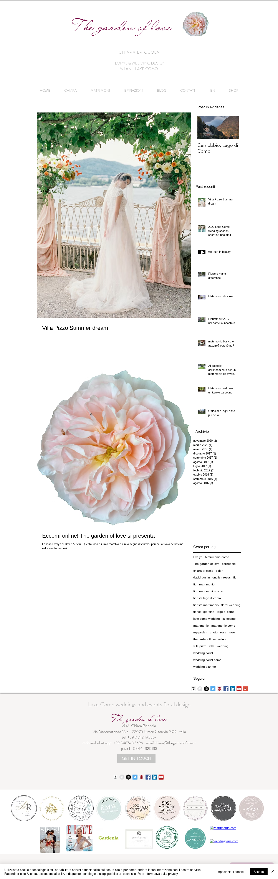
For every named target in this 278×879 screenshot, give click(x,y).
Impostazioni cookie (230, 871)
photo (214, 632)
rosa (223, 632)
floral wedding (230, 605)
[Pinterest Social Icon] (219, 688)
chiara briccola (203, 570)
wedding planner (204, 666)
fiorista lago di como (207, 598)
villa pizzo (200, 646)
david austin (201, 577)
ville (211, 646)
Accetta (259, 871)
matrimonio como (223, 625)
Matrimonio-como (217, 557)
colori (219, 570)
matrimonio (201, 625)
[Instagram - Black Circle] (206, 688)
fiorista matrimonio (206, 605)
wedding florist (203, 653)
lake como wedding (206, 618)
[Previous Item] (204, 127)
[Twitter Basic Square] (212, 688)
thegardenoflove (204, 639)
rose (232, 632)
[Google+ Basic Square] (245, 688)
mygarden (200, 632)
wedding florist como (207, 660)
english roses (221, 577)
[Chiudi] (272, 872)
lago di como (226, 611)
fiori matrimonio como (208, 591)
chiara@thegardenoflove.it (175, 743)
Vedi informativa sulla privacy (158, 873)
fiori (235, 577)
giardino (208, 611)
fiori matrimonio (204, 584)
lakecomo (229, 618)
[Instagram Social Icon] (193, 688)
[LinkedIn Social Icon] (232, 688)
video (222, 639)
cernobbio (229, 563)
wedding (222, 646)
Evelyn (197, 557)
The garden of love (206, 563)
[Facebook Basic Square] (225, 688)
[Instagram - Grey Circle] (199, 688)
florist (197, 611)
